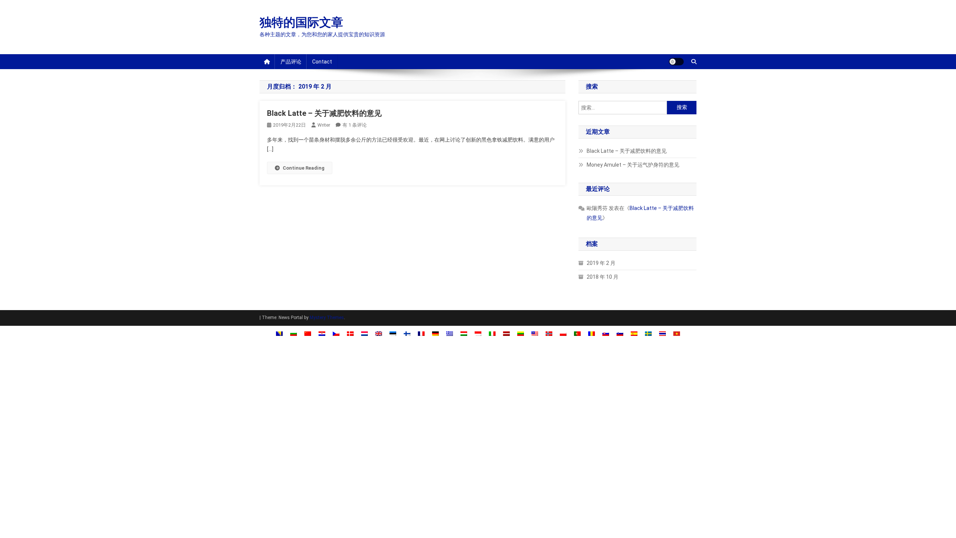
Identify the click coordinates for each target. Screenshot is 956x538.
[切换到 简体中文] (308, 333)
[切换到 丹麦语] (350, 333)
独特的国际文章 (301, 22)
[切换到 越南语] (677, 333)
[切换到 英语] (379, 333)
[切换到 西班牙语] (634, 333)
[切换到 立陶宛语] (520, 333)
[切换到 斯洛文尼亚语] (620, 333)
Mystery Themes (327, 317)
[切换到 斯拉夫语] (606, 333)
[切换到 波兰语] (563, 333)
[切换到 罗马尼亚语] (591, 333)
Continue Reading (304, 168)
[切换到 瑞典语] (648, 333)
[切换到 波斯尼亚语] (279, 333)
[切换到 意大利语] (492, 333)
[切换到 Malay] (535, 333)
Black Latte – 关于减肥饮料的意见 (324, 113)
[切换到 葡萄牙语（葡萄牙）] (577, 333)
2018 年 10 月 (602, 277)
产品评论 (290, 62)
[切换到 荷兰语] (364, 333)
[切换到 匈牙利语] (464, 333)
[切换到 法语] (421, 333)
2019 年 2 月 (601, 263)
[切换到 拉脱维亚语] (506, 333)
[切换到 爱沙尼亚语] (393, 333)
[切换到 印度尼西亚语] (478, 333)
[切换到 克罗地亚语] (322, 333)
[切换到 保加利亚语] (293, 333)
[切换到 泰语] (662, 333)
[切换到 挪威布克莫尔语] (549, 333)
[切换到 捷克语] (336, 333)
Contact (322, 62)
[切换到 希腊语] (450, 333)
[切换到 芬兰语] (407, 333)
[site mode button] (676, 61)
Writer (323, 125)
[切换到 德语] (435, 333)
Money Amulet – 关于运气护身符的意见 (633, 165)
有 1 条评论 (354, 125)
